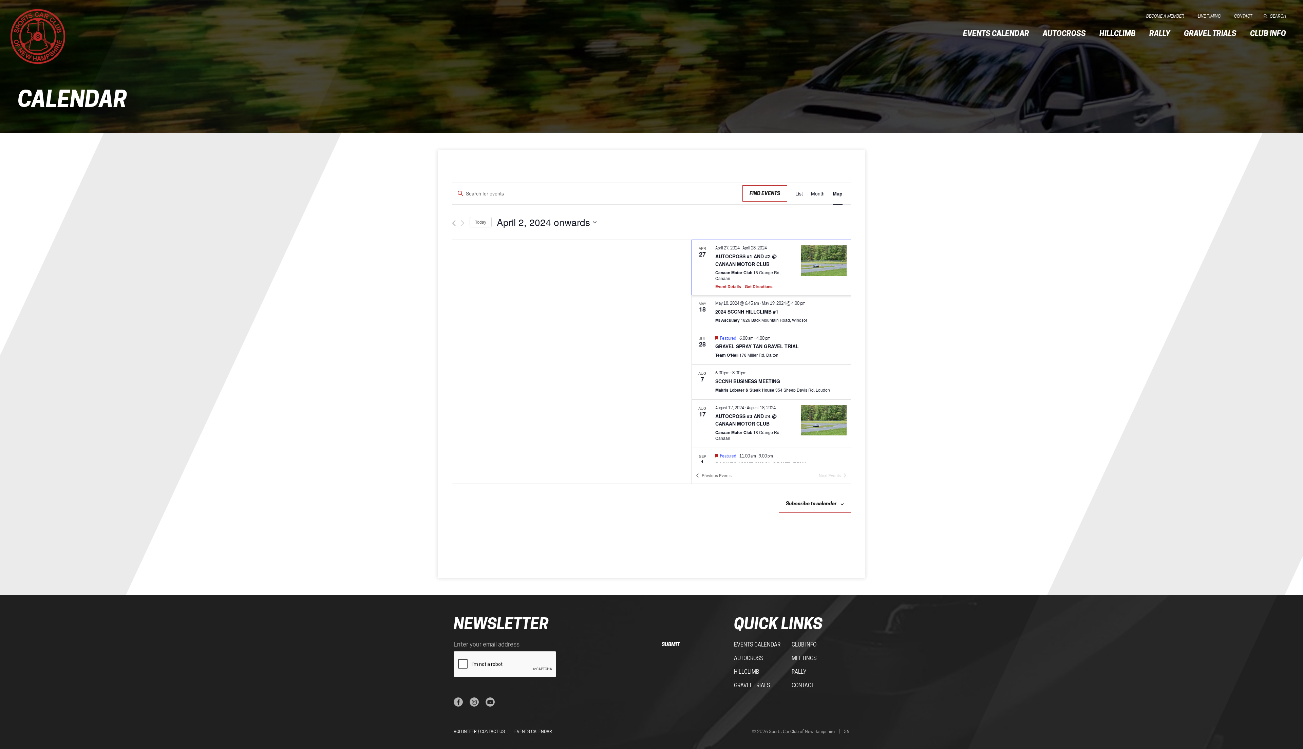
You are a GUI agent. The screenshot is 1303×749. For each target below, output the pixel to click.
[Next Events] (463, 223)
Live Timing (1209, 16)
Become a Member (1165, 16)
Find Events (765, 193)
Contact (1243, 16)
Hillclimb (1117, 33)
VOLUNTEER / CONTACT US (479, 731)
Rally (1159, 33)
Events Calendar (996, 33)
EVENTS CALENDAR (533, 731)
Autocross (1064, 33)
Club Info (1268, 33)
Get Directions (759, 286)
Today (480, 222)
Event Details (728, 286)
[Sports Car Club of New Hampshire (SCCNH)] (37, 36)
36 (846, 731)
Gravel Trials (1210, 33)
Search (1278, 16)
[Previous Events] (454, 223)
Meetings (804, 658)
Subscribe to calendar (811, 503)
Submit (671, 644)
